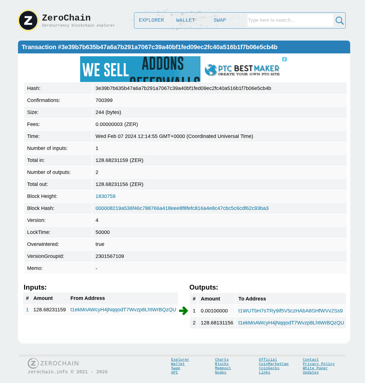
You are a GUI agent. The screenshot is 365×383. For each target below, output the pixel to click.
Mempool (223, 368)
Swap (175, 368)
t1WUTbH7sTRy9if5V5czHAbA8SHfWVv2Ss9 (290, 311)
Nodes (220, 372)
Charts (222, 360)
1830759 (105, 196)
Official (268, 360)
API (174, 372)
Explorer (180, 360)
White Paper (315, 368)
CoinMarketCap (274, 364)
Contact (311, 360)
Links (264, 372)
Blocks (222, 364)
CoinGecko (269, 368)
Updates (311, 372)
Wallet (178, 364)
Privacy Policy (319, 364)
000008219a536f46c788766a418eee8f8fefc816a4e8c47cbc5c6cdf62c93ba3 (182, 208)
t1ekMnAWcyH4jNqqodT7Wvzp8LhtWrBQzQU (123, 309)
